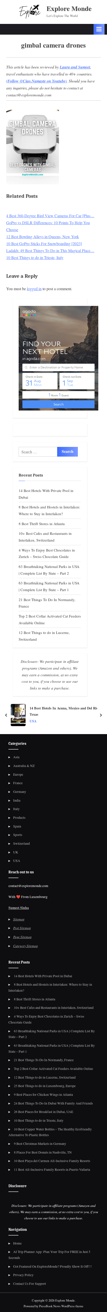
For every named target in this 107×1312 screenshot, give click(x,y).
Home (17, 1243)
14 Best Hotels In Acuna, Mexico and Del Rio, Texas (64, 711)
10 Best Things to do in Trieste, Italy (38, 1120)
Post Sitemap (22, 927)
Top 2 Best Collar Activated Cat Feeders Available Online (53, 1068)
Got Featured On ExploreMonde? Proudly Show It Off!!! (52, 1266)
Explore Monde (69, 8)
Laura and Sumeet (75, 67)
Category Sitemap (25, 945)
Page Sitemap (22, 936)
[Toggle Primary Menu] (99, 29)
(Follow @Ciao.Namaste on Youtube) (36, 81)
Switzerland (21, 843)
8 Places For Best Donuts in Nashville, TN (43, 1152)
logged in (34, 288)
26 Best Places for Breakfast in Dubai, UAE (43, 1111)
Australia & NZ (24, 765)
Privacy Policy (23, 1275)
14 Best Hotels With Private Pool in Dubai (43, 976)
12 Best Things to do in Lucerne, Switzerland (45, 1077)
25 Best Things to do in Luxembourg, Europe (45, 1086)
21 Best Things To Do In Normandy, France (44, 1060)
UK (15, 852)
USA (33, 721)
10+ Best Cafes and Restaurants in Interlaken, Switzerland (54, 1007)
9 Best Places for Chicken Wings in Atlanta (43, 1094)
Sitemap (18, 919)
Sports (17, 834)
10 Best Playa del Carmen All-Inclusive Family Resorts (52, 1161)
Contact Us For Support (29, 1283)
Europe (18, 774)
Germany (19, 791)
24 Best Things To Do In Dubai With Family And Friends (53, 1103)
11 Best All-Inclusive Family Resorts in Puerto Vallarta (52, 1169)
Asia (16, 757)
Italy (16, 809)
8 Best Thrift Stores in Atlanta (42, 523)
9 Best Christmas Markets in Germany (40, 1143)
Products (19, 817)
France (18, 783)
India (16, 800)
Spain (17, 826)
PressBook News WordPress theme (61, 1306)
